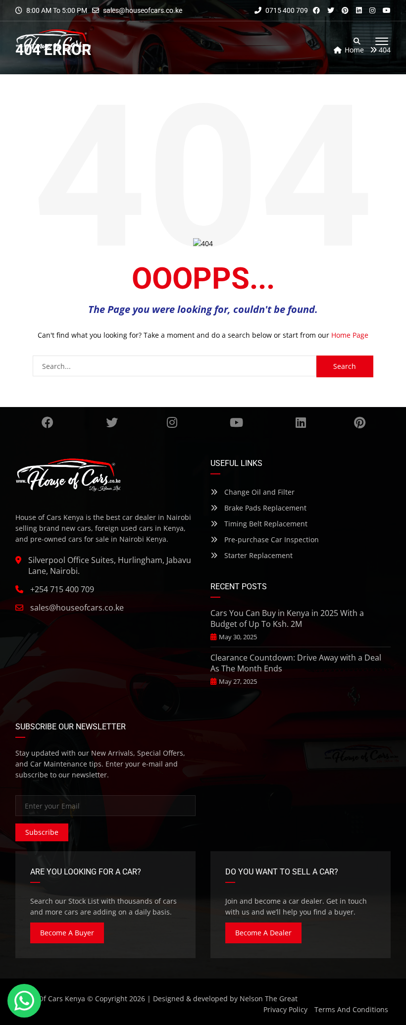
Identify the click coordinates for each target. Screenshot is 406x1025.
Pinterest (359, 422)
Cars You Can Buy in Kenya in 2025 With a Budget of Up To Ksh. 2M (287, 618)
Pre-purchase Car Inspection (270, 539)
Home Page (349, 335)
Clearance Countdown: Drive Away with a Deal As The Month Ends (295, 663)
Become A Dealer (263, 932)
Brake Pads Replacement (264, 507)
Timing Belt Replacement (264, 523)
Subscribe (41, 832)
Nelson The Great (269, 998)
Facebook (47, 422)
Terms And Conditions (351, 1009)
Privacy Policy (285, 1009)
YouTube (237, 422)
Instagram (172, 422)
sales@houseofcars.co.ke (142, 10)
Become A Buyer (67, 932)
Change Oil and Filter (258, 492)
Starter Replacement (257, 555)
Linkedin (301, 422)
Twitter (112, 422)
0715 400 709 (286, 10)
